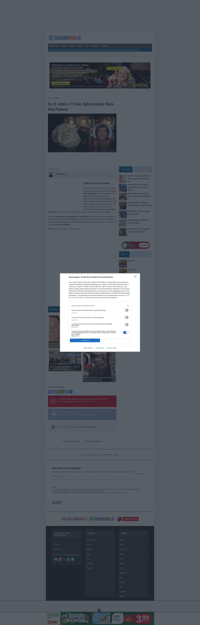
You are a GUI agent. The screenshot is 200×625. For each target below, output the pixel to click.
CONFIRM (85, 340)
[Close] (136, 277)
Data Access (100, 348)
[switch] (126, 310)
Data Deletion (88, 348)
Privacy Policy (111, 348)
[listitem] (100, 306)
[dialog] (100, 312)
